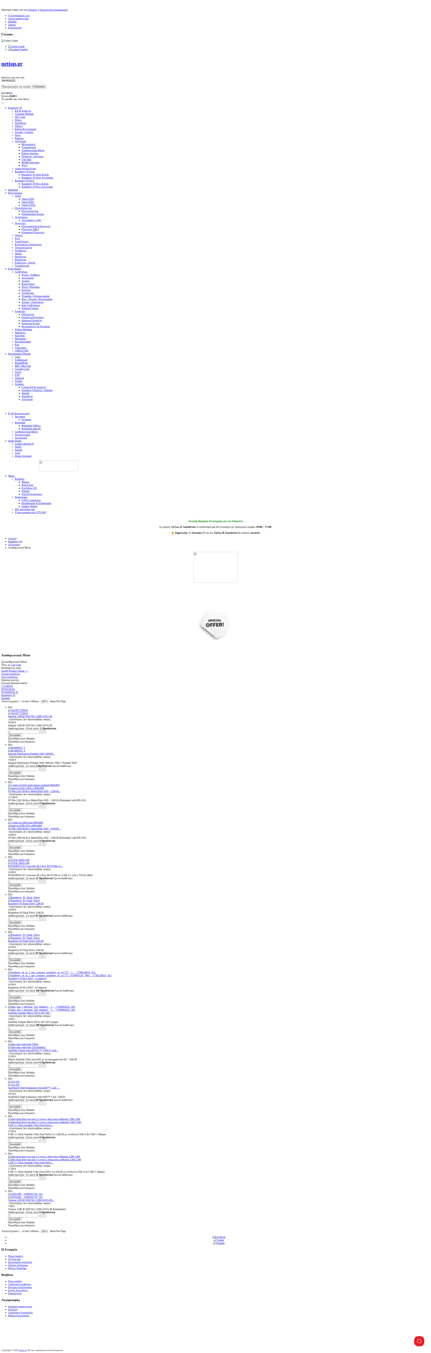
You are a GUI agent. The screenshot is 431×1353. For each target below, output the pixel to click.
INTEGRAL (8, 689)
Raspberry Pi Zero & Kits (35, 174)
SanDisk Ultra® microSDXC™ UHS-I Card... (33, 1050)
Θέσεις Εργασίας (17, 1268)
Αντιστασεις (21, 217)
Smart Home (15, 440)
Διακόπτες (20, 332)
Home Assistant (23, 456)
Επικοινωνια (14, 27)
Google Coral (22, 369)
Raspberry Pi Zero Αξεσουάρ (37, 177)
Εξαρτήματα (14, 268)
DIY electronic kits (25, 509)
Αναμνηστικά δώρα (25, 168)
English (23, 49)
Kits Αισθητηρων (31, 305)
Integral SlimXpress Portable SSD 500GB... (31, 753)
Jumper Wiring (29, 506)
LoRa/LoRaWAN (24, 443)
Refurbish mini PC (31, 428)
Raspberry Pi (15, 107)
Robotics (19, 479)
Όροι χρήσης (15, 1281)
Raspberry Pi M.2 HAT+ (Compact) (27, 978)
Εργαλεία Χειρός (31, 323)
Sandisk (5, 698)
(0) (10, 93)
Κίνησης (26, 290)
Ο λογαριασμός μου (19, 15)
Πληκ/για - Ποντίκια (32, 156)
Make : (11, 476)
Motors (25, 482)
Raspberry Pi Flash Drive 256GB (26, 941)
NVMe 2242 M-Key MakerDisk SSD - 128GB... (34, 791)
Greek (21, 46)
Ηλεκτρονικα (15, 192)
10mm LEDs (28, 205)
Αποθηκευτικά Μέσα (33, 150)
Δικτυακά (20, 416)
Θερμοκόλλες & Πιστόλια (36, 326)
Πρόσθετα (20, 123)
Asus (17, 356)
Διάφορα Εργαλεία (32, 320)
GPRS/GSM (21, 350)
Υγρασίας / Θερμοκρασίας (36, 296)
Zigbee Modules (23, 329)
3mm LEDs (28, 199)
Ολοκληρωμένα (23, 247)
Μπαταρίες (20, 338)
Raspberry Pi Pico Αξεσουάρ (37, 186)
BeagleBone (21, 362)
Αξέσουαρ (20, 141)
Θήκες (18, 120)
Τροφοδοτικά (29, 147)
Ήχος (18, 135)
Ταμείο (12, 24)
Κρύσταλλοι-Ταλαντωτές (28, 244)
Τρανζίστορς (21, 241)
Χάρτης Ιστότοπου (18, 1265)
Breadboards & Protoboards (36, 503)
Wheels (25, 491)
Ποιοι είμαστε (15, 1256)
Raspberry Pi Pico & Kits (35, 183)
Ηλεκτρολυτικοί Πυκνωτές (36, 226)
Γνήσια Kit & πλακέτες (34, 387)
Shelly (18, 446)
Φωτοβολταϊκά (23, 341)
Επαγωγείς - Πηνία (25, 262)
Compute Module (24, 114)
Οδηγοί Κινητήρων (32, 494)
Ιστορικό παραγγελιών (20, 1306)
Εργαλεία (20, 311)
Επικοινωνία (14, 1293)
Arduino (19, 384)
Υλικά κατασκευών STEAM (30, 512)
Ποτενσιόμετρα (23, 208)
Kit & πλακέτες (23, 110)
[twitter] (219, 1240)
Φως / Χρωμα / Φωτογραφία (37, 299)
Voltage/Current (30, 308)
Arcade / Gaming (24, 132)
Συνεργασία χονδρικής (20, 1262)
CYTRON (7, 686)
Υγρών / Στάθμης (31, 274)
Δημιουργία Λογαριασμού (54, 9)
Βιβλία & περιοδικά (25, 129)
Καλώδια (20, 335)
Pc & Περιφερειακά (18, 413)
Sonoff (18, 450)
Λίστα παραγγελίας (18, 18)
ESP (17, 375)
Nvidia (18, 381)
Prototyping (21, 497)
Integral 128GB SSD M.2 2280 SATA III (30, 716)
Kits (17, 344)
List (13, 664)
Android (19, 378)
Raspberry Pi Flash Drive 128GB (26, 903)
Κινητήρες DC (29, 488)
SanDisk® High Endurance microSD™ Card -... (34, 1087)
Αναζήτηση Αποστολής (20, 1312)
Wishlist (12, 21)
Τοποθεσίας (28, 293)
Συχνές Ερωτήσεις (18, 1290)
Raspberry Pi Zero (24, 171)
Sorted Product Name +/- (14, 670)
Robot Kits (27, 485)
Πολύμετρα (28, 314)
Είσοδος (32, 9)
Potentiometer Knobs (33, 214)
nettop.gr (23, 1350)
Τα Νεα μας (14, 1259)
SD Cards (20, 117)
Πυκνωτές (20, 223)
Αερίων (26, 281)
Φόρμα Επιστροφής (18, 1315)
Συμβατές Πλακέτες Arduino (37, 390)
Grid (18, 664)
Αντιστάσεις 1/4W (31, 220)
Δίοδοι (18, 253)
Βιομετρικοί (28, 284)
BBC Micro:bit (23, 366)
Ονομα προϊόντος (10, 674)
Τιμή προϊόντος (9, 677)
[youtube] (219, 1243)
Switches (26, 419)
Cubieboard (21, 359)
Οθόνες (19, 126)
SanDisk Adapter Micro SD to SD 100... (29, 1012)
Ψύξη (24, 165)
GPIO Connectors (31, 500)
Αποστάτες (21, 347)
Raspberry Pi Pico (24, 180)
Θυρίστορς (20, 259)
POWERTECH (9, 692)
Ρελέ (17, 238)
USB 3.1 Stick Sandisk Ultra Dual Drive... (30, 1125)
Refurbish (20, 422)
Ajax (17, 453)
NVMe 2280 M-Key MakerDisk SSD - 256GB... (34, 828)
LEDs (18, 195)
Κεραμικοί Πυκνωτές (33, 232)
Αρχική (12, 538)
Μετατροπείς (28, 144)
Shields (25, 393)
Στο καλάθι (14, 735)
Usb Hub (26, 159)
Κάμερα (19, 138)
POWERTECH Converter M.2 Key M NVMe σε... (35, 866)
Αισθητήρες (21, 271)
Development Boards (19, 353)
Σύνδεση (13, 1309)
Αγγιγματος (28, 277)
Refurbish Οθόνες (31, 425)
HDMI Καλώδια (30, 162)
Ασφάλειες (21, 250)
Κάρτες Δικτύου (30, 153)
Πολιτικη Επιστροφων (20, 1287)
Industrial (13, 189)
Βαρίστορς (20, 256)
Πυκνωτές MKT (30, 229)
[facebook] (218, 1237)
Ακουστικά (21, 437)
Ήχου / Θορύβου (31, 287)
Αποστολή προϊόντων (19, 1284)
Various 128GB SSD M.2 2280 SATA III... (31, 1200)
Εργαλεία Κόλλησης (33, 317)
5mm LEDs (28, 202)
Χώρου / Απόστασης (33, 302)
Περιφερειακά (22, 434)
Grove (18, 372)
